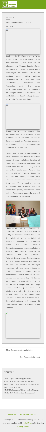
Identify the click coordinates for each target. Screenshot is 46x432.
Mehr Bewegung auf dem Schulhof (19, 350)
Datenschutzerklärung (28, 414)
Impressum (12, 414)
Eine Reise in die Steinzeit (30, 357)
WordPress (28, 423)
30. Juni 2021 (11, 18)
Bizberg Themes (23, 426)
